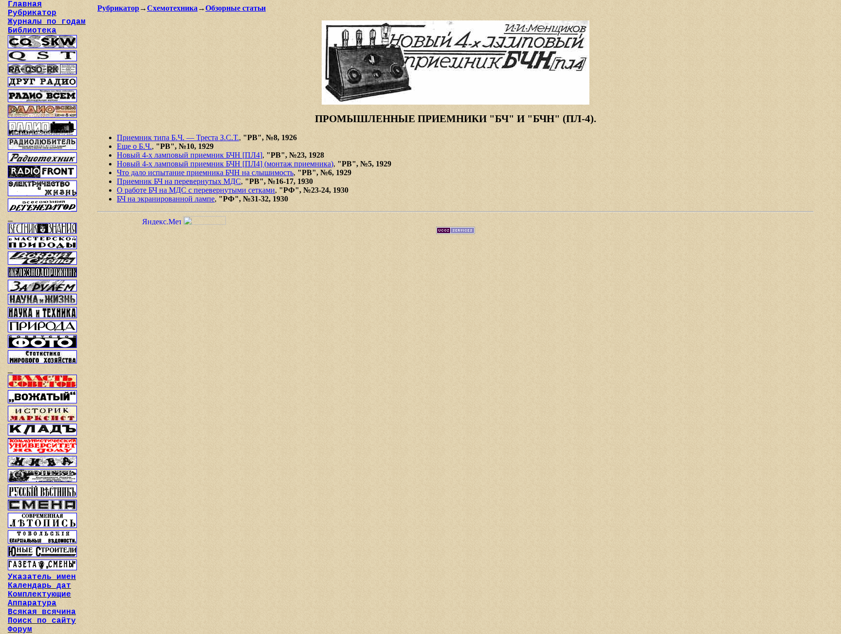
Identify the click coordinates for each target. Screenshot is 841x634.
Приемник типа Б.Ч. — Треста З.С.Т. (178, 137)
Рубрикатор (118, 8)
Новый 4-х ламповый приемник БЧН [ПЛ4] (189, 155)
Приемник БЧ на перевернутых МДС (179, 181)
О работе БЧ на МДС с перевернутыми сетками (196, 190)
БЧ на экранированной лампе (166, 199)
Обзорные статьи (235, 8)
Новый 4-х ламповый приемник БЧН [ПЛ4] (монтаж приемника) (225, 164)
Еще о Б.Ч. (134, 146)
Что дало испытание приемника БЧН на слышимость (205, 172)
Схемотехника (172, 8)
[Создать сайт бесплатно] (455, 231)
